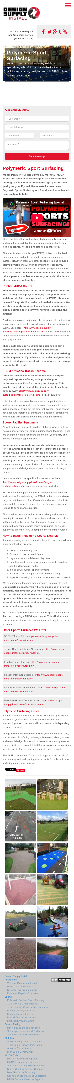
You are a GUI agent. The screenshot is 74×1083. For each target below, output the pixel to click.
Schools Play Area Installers (22, 990)
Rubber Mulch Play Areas (21, 986)
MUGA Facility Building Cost (22, 1058)
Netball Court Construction (21, 1017)
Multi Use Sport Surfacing (21, 1072)
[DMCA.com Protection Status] (61, 979)
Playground (11, 979)
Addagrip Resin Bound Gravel (23, 1034)
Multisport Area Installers (20, 1020)
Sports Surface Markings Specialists (26, 1075)
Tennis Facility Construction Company (27, 1007)
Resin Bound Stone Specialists (23, 1027)
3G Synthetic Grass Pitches (22, 1003)
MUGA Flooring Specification (22, 1062)
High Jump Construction (20, 1051)
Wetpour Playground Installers (23, 983)
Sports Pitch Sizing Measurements (26, 1065)
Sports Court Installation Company (26, 1069)
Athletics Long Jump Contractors (25, 1041)
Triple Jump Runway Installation (24, 1044)
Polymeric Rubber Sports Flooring (25, 1000)
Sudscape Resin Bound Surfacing (25, 1031)
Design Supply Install (16, 976)
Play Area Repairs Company (22, 993)
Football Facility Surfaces (21, 1010)
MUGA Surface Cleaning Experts (25, 1079)
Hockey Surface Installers (21, 1014)
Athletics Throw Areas (19, 1048)
